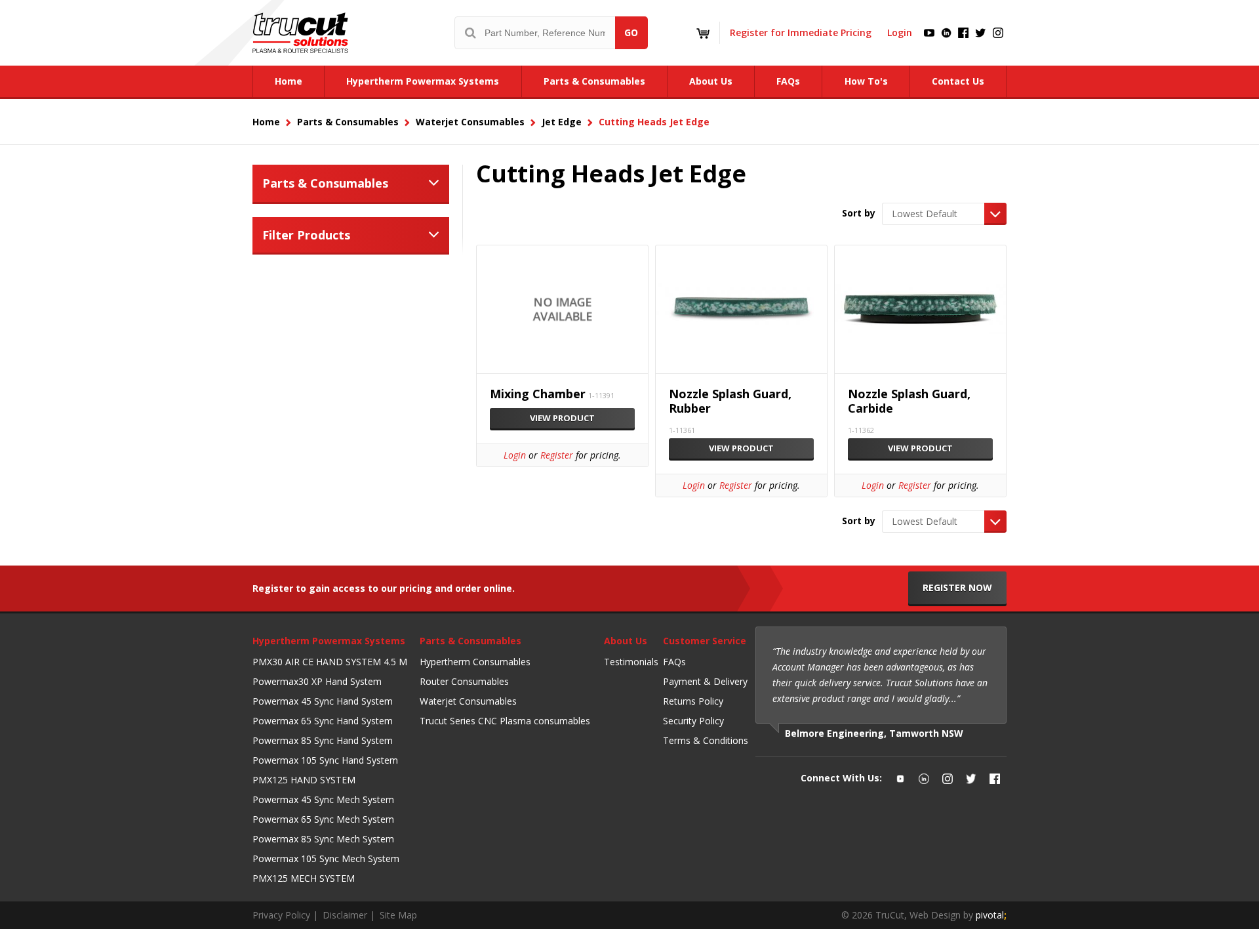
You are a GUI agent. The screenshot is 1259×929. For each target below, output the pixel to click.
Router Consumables (464, 681)
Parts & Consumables (325, 183)
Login (899, 32)
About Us (625, 640)
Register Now (957, 587)
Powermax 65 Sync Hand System (322, 720)
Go (631, 32)
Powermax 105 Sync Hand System (325, 760)
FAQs (674, 661)
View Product (562, 418)
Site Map (398, 915)
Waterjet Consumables (468, 701)
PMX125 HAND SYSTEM (303, 780)
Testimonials (631, 661)
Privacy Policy (281, 915)
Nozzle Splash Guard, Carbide (909, 401)
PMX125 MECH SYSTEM (303, 878)
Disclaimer (345, 915)
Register (556, 455)
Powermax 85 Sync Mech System (323, 839)
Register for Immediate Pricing (800, 32)
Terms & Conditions (705, 740)
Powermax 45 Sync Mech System (323, 799)
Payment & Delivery (705, 681)
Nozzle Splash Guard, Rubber (730, 401)
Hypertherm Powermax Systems (328, 640)
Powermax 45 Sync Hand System (322, 701)
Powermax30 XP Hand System (317, 681)
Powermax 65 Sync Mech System (323, 819)
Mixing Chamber (538, 394)
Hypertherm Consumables (475, 661)
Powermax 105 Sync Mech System (325, 858)
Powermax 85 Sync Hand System (322, 740)
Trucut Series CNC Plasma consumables (505, 720)
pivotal (991, 915)
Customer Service (704, 640)
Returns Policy (693, 701)
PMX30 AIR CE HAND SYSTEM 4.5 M (329, 661)
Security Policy (693, 720)
